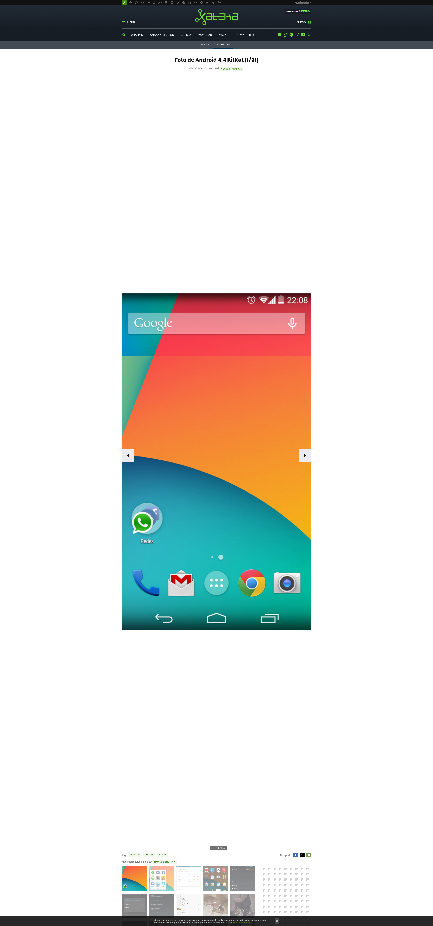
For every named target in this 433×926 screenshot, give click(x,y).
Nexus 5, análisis (231, 68)
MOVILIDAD (205, 35)
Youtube (303, 35)
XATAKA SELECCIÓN (162, 35)
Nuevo (301, 22)
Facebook (295, 855)
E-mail (308, 855)
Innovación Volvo (223, 44)
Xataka (216, 16)
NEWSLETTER (245, 35)
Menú (131, 22)
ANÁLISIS (137, 35)
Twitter (309, 35)
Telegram (291, 35)
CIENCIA (186, 35)
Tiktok (285, 35)
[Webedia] (303, 3)
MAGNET (224, 35)
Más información (242, 922)
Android (134, 854)
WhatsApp (280, 35)
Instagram (297, 35)
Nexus (162, 854)
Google (149, 854)
